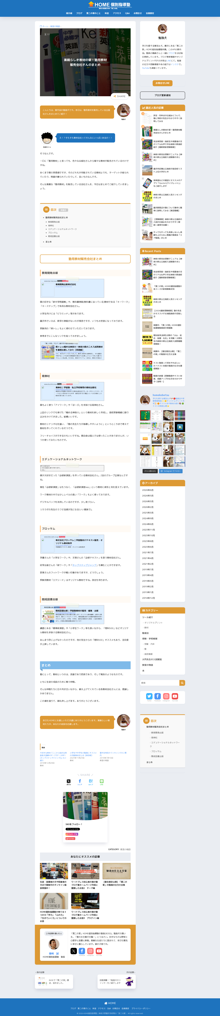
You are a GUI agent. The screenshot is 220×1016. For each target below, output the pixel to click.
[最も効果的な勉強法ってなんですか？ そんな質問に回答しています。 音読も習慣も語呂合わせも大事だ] (168, 427)
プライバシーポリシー (141, 1008)
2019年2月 (148, 586)
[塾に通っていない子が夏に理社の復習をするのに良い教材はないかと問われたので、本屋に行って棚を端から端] (180, 415)
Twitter (149, 701)
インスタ (175, 64)
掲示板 (69, 13)
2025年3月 (148, 512)
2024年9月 (148, 518)
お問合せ (138, 13)
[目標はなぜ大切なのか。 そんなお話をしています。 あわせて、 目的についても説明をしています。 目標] (157, 438)
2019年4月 (148, 575)
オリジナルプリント (153, 622)
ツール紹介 (147, 617)
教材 (146, 627)
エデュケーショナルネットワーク (62, 229)
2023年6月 (148, 546)
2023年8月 (148, 541)
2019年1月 (148, 592)
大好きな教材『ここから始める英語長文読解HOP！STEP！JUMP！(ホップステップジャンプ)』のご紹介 (53, 757)
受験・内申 (149, 644)
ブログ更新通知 (163, 95)
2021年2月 (148, 563)
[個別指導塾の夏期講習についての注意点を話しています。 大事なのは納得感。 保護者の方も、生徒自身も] (145, 450)
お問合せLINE (163, 83)
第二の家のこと (93, 13)
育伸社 (51, 225)
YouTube (99, 955)
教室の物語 (125, 849)
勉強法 (145, 633)
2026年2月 (148, 507)
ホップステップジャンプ (84, 565)
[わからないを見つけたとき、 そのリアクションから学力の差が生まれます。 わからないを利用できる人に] (145, 438)
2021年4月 (148, 558)
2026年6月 (148, 490)
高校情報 (148, 654)
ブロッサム (53, 232)
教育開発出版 (54, 221)
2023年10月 (148, 535)
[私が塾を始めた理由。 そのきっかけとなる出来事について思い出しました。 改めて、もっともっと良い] (168, 450)
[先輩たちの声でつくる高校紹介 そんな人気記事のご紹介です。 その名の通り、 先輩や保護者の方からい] (180, 462)
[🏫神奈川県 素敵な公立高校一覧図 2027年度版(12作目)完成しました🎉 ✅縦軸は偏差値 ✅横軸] (157, 427)
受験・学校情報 (149, 638)
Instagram (90, 955)
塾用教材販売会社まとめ (56, 217)
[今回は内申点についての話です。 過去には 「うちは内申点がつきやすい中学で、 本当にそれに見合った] (168, 462)
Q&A (127, 13)
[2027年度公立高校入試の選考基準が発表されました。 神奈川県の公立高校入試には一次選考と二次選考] (145, 462)
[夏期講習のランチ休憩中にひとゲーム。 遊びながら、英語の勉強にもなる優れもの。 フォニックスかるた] (168, 415)
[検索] (182, 683)
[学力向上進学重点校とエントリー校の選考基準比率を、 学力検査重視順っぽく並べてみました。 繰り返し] (157, 450)
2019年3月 (148, 580)
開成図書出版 (54, 236)
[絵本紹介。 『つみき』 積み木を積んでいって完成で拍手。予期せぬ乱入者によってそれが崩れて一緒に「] (145, 415)
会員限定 (150, 13)
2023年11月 (148, 529)
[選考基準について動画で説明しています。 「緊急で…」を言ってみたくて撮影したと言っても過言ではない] (180, 450)
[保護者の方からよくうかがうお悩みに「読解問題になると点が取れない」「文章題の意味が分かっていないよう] (157, 415)
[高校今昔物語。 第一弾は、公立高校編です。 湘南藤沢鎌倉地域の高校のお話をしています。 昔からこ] (180, 438)
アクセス (117, 13)
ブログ (79, 13)
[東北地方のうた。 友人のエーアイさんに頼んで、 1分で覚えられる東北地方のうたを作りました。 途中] (157, 462)
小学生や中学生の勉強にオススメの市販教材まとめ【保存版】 (83, 754)
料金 (107, 13)
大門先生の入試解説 (152, 659)
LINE (168, 60)
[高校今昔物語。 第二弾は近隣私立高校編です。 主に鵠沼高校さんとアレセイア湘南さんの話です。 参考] (168, 438)
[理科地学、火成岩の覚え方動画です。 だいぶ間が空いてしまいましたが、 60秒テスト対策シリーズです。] (180, 427)
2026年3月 (148, 501)
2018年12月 (148, 597)
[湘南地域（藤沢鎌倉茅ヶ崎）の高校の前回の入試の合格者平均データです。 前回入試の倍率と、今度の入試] (145, 427)
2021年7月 (148, 552)
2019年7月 (148, 569)
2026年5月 (148, 495)
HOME (111, 1003)
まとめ (48, 241)
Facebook (82, 955)
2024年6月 (148, 524)
